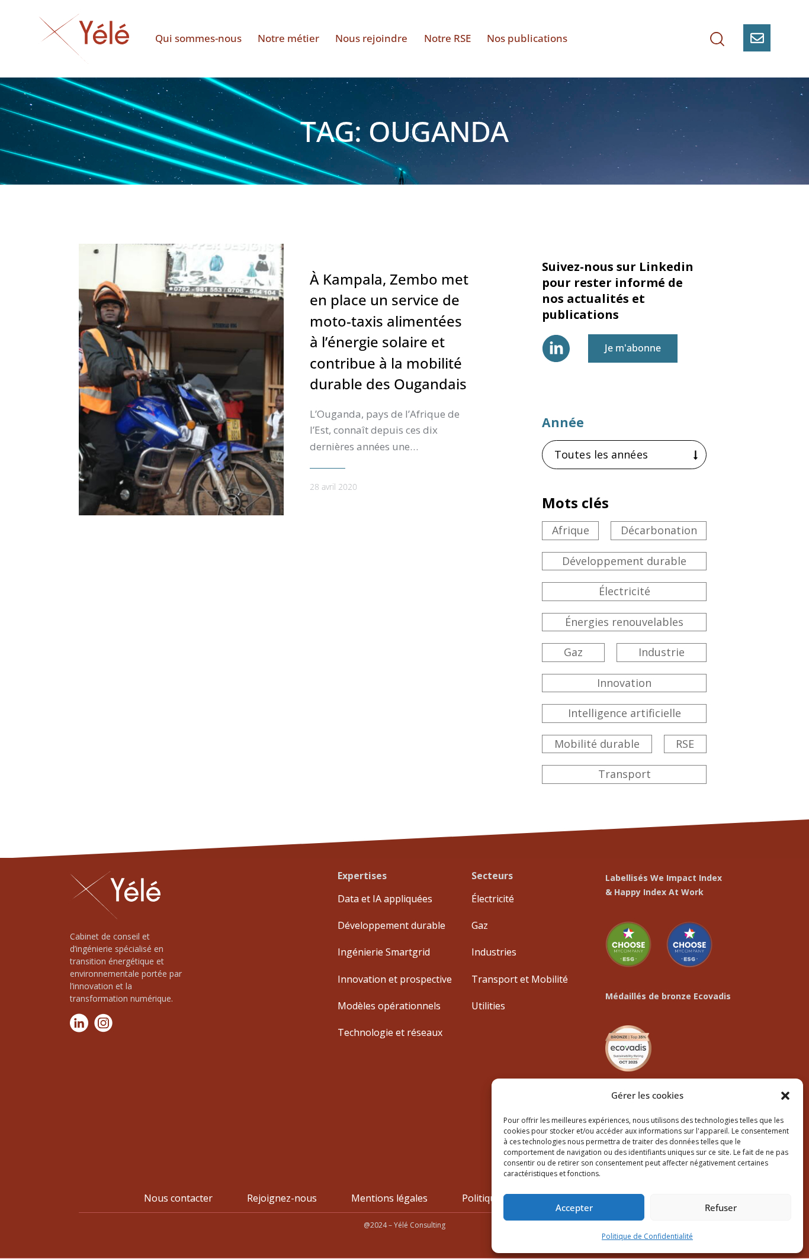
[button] (785, 1096)
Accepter (574, 1207)
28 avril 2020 (333, 486)
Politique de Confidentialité (647, 1236)
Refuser (721, 1207)
